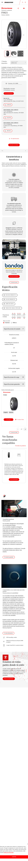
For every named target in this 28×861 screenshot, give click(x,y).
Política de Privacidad (4, 852)
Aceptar (14, 856)
